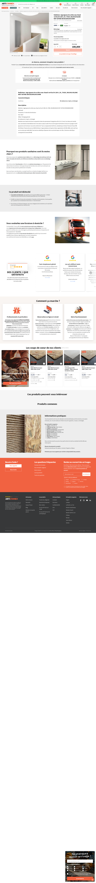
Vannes (67, 523)
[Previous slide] (36, 272)
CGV (53, 510)
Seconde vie (65, 7)
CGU (54, 507)
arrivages (86, 320)
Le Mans (68, 502)
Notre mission (75, 7)
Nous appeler (13, 466)
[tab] (38, 364)
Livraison (55, 500)
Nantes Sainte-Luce (70, 512)
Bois (37, 7)
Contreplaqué (26, 7)
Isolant (51, 7)
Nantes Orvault (69, 510)
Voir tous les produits (15, 383)
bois (77, 325)
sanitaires (68, 329)
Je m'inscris (86, 474)
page (32, 237)
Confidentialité (56, 505)
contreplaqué (71, 325)
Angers (67, 500)
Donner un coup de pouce (30, 511)
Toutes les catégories (44, 500)
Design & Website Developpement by (48, 530)
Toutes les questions (39, 475)
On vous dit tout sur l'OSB (44, 508)
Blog (27, 507)
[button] (12, 15)
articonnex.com (44, 320)
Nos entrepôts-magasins (86, 7)
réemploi (76, 329)
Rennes (67, 518)
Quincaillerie (44, 7)
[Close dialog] (93, 853)
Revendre (28, 502)
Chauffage (17, 11)
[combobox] (39, 4)
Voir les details (79, 20)
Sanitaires (12, 11)
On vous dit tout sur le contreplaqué (44, 512)
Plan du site (88, 530)
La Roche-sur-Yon (70, 505)
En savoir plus (79, 29)
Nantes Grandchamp (71, 507)
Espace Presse (29, 505)
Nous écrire (13, 470)
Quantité (56, 44)
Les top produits (38, 473)
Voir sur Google (47, 277)
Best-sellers (42, 505)
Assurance (55, 502)
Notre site (38, 320)
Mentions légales (82, 530)
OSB (19, 7)
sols (88, 327)
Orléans (68, 515)
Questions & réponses (44, 502)
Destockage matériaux (5, 11)
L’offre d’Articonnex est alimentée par (75, 320)
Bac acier (58, 7)
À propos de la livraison (39, 465)
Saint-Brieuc (69, 520)
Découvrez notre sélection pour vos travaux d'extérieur (48, 1)
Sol (33, 7)
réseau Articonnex (39, 323)
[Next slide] (90, 272)
